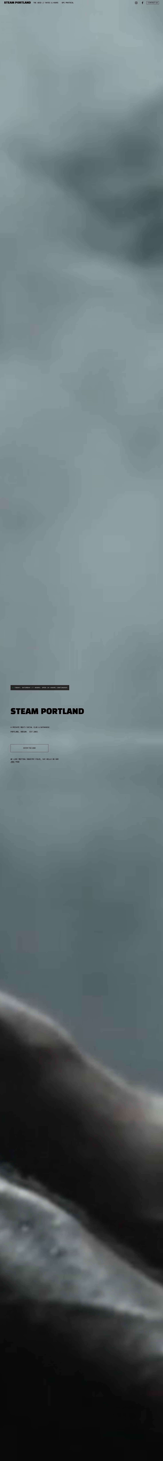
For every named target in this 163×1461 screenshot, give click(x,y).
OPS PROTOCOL (68, 3)
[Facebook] (142, 2)
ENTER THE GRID (29, 748)
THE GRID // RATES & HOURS (45, 3)
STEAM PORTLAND (17, 2)
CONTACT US (153, 3)
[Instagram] (136, 2)
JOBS (13, 762)
